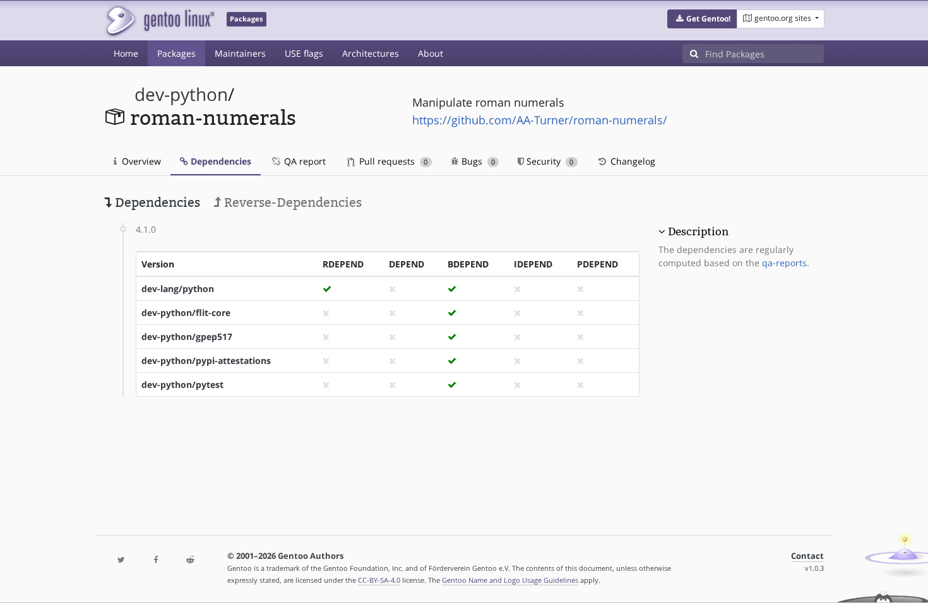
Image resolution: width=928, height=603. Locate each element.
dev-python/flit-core (185, 313)
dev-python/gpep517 (186, 336)
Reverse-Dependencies (291, 202)
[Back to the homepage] (159, 20)
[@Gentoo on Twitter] (121, 560)
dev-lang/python (177, 289)
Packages (176, 53)
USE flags (304, 53)
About (430, 53)
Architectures (370, 53)
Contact (807, 556)
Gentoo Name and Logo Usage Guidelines (510, 580)
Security (548, 161)
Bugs (477, 161)
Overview (140, 161)
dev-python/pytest (182, 384)
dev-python (181, 94)
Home (126, 53)
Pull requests (392, 161)
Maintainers (240, 53)
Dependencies (219, 161)
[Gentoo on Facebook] (155, 560)
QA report (304, 161)
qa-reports (784, 263)
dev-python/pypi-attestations (206, 360)
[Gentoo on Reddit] (190, 560)
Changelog (631, 161)
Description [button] (698, 231)
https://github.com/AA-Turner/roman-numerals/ (539, 119)
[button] (702, 18)
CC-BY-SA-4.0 (379, 580)
